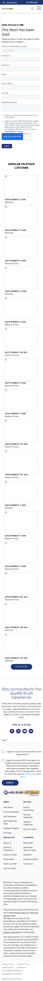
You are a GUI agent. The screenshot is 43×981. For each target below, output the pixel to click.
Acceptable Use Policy (11, 974)
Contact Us (28, 864)
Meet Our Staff (10, 864)
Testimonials (8, 859)
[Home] (7, 9)
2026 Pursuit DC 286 (16, 444)
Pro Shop (7, 833)
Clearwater (28, 843)
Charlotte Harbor (30, 859)
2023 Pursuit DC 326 (16, 658)
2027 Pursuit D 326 (15, 383)
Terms (22, 777)
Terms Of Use (23, 964)
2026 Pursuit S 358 (15, 413)
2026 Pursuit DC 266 (16, 474)
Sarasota (27, 855)
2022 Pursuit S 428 (15, 230)
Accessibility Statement (12, 970)
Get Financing (9, 816)
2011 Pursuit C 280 (15, 505)
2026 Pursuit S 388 (15, 566)
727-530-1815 (31, 2)
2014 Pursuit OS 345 (16, 627)
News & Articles (10, 855)
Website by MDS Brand (12, 979)
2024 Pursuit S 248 (15, 291)
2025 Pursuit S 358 (15, 199)
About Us (7, 843)
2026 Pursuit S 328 (15, 322)
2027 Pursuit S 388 (15, 261)
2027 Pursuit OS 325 (16, 352)
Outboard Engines (11, 828)
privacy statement (11, 932)
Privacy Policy (31, 774)
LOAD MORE (21, 667)
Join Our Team (9, 868)
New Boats (8, 807)
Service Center (29, 829)
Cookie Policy (7, 967)
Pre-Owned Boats (11, 812)
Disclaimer (21, 967)
